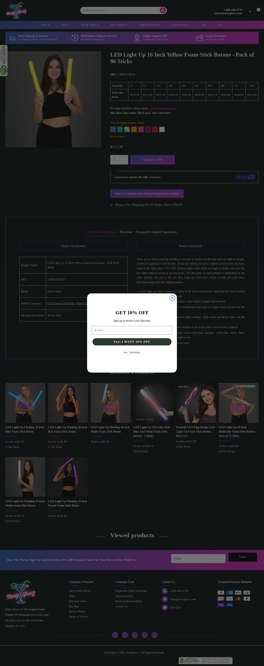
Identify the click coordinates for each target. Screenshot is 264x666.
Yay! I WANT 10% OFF (132, 341)
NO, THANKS (132, 352)
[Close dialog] (172, 298)
